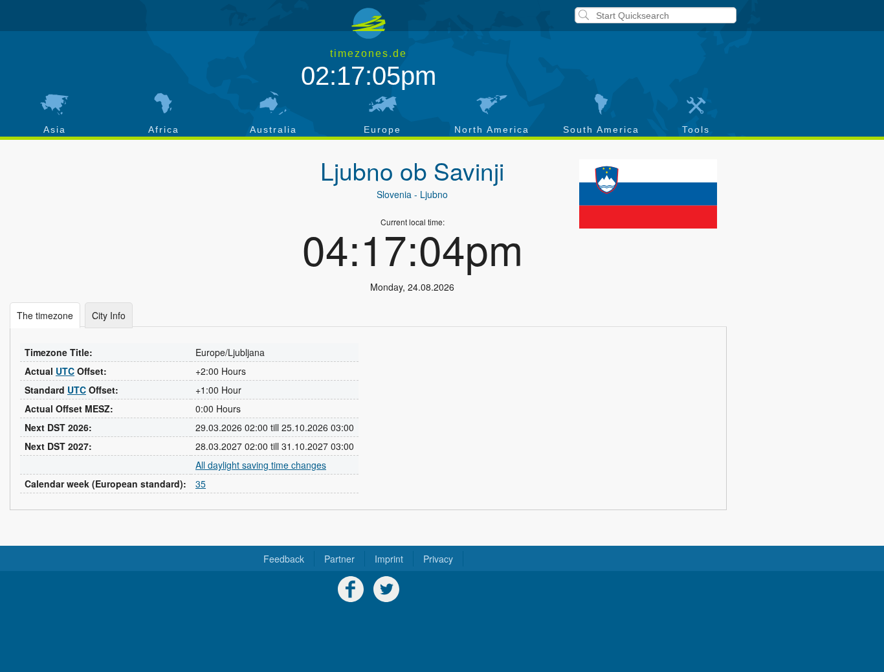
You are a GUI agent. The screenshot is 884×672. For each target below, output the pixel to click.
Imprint (389, 558)
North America (491, 129)
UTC (65, 370)
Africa (163, 129)
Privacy (438, 558)
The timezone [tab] (45, 315)
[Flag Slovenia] (648, 193)
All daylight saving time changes (260, 464)
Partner (339, 558)
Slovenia (394, 194)
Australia (273, 129)
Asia (54, 129)
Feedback (283, 558)
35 (200, 483)
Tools (696, 129)
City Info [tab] (109, 315)
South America (601, 129)
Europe (382, 129)
